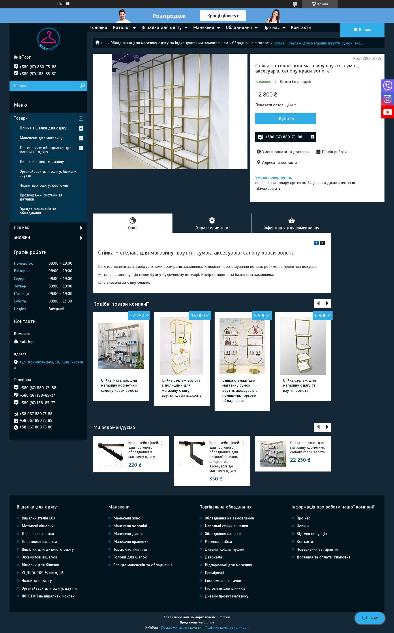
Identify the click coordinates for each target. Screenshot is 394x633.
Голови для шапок (130, 557)
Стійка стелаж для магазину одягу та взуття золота (299, 385)
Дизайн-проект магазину (42, 161)
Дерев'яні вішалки (38, 533)
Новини (303, 526)
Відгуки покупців (312, 533)
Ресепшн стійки (218, 541)
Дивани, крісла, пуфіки (224, 549)
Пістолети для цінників (225, 588)
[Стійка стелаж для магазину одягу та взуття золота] (303, 346)
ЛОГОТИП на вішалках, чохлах (48, 596)
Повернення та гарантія (317, 549)
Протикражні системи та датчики (41, 197)
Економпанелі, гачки (223, 580)
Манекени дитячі (128, 533)
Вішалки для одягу (162, 27)
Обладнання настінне (223, 533)
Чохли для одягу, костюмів (44, 185)
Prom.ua (223, 617)
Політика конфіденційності (227, 627)
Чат (374, 618)
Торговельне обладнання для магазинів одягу (46, 149)
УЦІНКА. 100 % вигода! (42, 572)
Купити (286, 118)
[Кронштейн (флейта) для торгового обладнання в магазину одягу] (111, 454)
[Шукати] (82, 86)
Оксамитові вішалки (39, 557)
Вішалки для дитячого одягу (48, 549)
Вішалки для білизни (40, 565)
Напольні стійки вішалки (226, 526)
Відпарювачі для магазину (228, 565)
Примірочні (214, 572)
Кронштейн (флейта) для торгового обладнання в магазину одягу (145, 450)
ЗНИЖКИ (22, 237)
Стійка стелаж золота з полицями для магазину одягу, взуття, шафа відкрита (182, 388)
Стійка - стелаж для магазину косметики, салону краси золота (119, 385)
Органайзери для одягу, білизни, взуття (48, 173)
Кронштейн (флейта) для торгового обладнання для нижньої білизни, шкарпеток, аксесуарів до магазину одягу (226, 457)
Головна (98, 27)
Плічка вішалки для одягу (43, 128)
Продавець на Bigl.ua (197, 622)
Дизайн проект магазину (226, 596)
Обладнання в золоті (250, 42)
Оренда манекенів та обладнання (38, 211)
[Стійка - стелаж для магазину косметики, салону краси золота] (121, 346)
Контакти (301, 27)
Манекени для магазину (41, 137)
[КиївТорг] (48, 38)
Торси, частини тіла (130, 549)
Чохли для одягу (37, 580)
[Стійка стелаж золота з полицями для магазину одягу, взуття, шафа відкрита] (182, 346)
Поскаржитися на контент (182, 627)
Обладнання (239, 27)
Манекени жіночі (128, 518)
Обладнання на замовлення (229, 518)
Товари (21, 118)
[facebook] (316, 244)
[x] (322, 244)
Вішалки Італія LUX (38, 518)
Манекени (203, 27)
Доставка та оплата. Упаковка (323, 557)
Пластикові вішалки (39, 541)
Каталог (121, 27)
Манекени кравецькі (131, 541)
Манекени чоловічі (130, 526)
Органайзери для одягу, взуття (49, 588)
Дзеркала (213, 557)
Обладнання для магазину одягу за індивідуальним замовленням (169, 42)
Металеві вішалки (38, 526)
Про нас (271, 27)
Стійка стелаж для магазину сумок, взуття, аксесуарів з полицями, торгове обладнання (240, 390)
